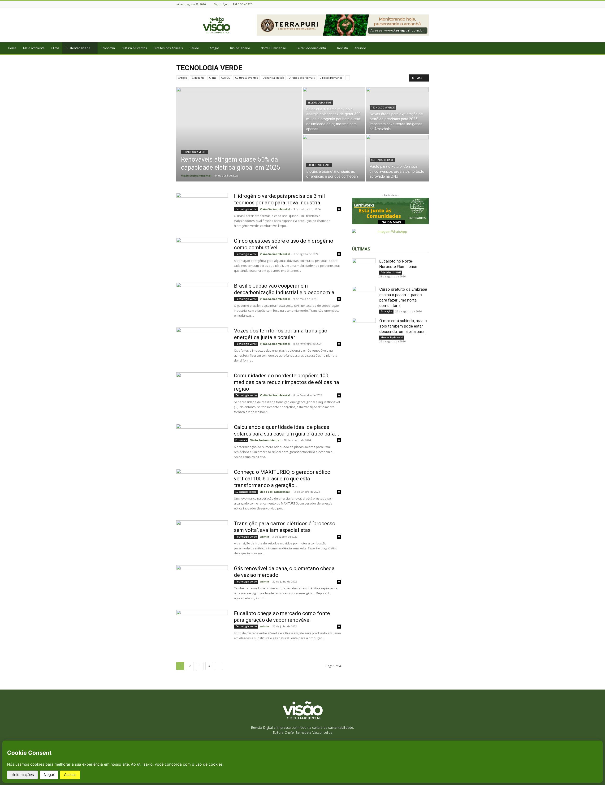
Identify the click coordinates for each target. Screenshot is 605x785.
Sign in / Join (221, 4)
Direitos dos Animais (168, 48)
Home (12, 48)
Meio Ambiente (34, 48)
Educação (386, 311)
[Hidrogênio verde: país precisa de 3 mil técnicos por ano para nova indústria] (202, 210)
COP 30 (225, 77)
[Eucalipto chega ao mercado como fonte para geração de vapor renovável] (202, 628)
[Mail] (426, 4)
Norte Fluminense (273, 48)
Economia (108, 48)
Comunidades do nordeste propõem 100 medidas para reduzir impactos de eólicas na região (286, 382)
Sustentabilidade (78, 48)
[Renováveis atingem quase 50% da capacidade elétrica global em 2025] (239, 141)
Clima (55, 48)
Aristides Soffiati (391, 272)
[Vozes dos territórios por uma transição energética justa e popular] (202, 345)
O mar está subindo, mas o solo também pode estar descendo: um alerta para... (403, 326)
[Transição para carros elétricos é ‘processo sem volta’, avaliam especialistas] (202, 538)
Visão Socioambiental (196, 175)
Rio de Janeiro (240, 48)
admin (264, 536)
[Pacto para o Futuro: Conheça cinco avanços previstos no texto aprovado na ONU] (397, 158)
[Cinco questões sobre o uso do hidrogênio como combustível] (202, 255)
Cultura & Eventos (134, 48)
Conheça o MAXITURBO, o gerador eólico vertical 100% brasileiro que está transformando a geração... (282, 478)
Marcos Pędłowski (392, 337)
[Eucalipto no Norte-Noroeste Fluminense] (364, 270)
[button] (599, 48)
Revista (342, 48)
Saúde (194, 48)
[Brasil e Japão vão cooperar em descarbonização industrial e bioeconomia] (202, 300)
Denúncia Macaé (273, 77)
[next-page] (219, 666)
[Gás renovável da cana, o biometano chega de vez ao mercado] (202, 583)
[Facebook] (420, 4)
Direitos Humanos (331, 77)
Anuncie (360, 48)
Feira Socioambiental (312, 48)
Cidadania (198, 77)
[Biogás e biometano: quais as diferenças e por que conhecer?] (334, 158)
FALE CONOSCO (243, 4)
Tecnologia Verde (194, 152)
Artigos (215, 48)
